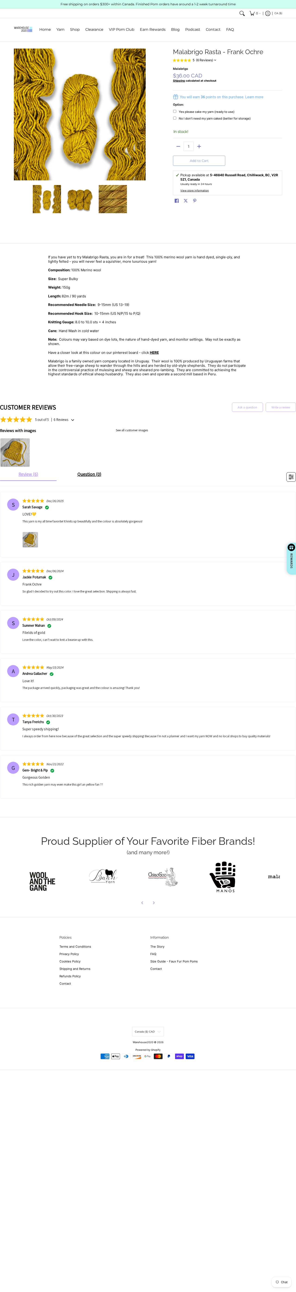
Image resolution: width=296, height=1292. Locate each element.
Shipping (179, 80)
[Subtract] (178, 146)
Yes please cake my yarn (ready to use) (206, 112)
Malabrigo (180, 69)
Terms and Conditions (75, 946)
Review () (28, 474)
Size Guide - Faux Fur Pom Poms (174, 961)
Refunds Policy (70, 976)
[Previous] (17, 114)
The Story (157, 946)
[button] (176, 200)
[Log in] (267, 13)
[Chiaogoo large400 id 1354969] (163, 877)
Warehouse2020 (143, 1042)
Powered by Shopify (148, 1049)
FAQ (153, 954)
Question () (89, 474)
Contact (65, 983)
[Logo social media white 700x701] (103, 877)
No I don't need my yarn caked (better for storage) (215, 118)
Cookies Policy (69, 961)
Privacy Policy (69, 954)
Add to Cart (199, 161)
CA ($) (278, 13)
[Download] (222, 877)
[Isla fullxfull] (43, 877)
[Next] (142, 114)
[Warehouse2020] (23, 29)
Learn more (254, 97)
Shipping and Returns (74, 969)
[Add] (199, 146)
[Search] (242, 13)
